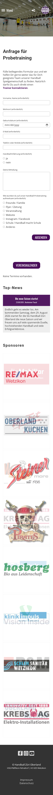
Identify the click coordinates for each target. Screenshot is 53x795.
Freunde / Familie (15, 202)
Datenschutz (27, 783)
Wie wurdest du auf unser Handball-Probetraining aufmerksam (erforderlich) (24, 197)
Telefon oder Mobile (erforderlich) (17, 142)
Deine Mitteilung (10, 169)
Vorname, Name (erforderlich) (16, 98)
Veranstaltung (13, 210)
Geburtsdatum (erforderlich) (15, 120)
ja (6, 158)
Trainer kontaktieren (15, 88)
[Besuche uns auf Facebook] (20, 754)
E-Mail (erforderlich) (11, 131)
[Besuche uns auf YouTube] (31, 754)
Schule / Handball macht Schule (23, 222)
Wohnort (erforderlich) (13, 109)
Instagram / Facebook (17, 219)
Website (10, 215)
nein (8, 162)
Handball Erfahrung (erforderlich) (17, 154)
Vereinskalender (26, 265)
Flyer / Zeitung (13, 207)
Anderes (10, 227)
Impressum (26, 779)
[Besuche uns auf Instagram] (26, 754)
